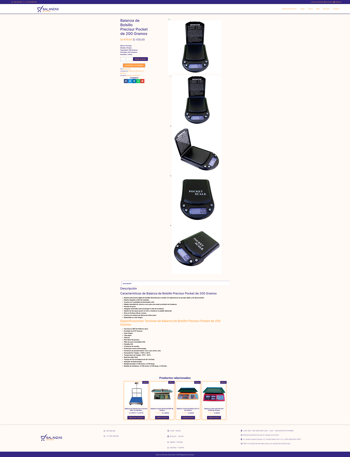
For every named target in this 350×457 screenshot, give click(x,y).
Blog (317, 9)
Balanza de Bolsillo (133, 75)
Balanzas (132, 71)
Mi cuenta (326, 9)
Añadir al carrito (140, 59)
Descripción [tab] (127, 283)
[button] (126, 81)
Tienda (302, 9)
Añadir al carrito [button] (162, 417)
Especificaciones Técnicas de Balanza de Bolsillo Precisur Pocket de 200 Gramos (170, 322)
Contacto (336, 9)
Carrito (310, 9)
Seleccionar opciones (136, 417)
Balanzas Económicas (289, 9)
